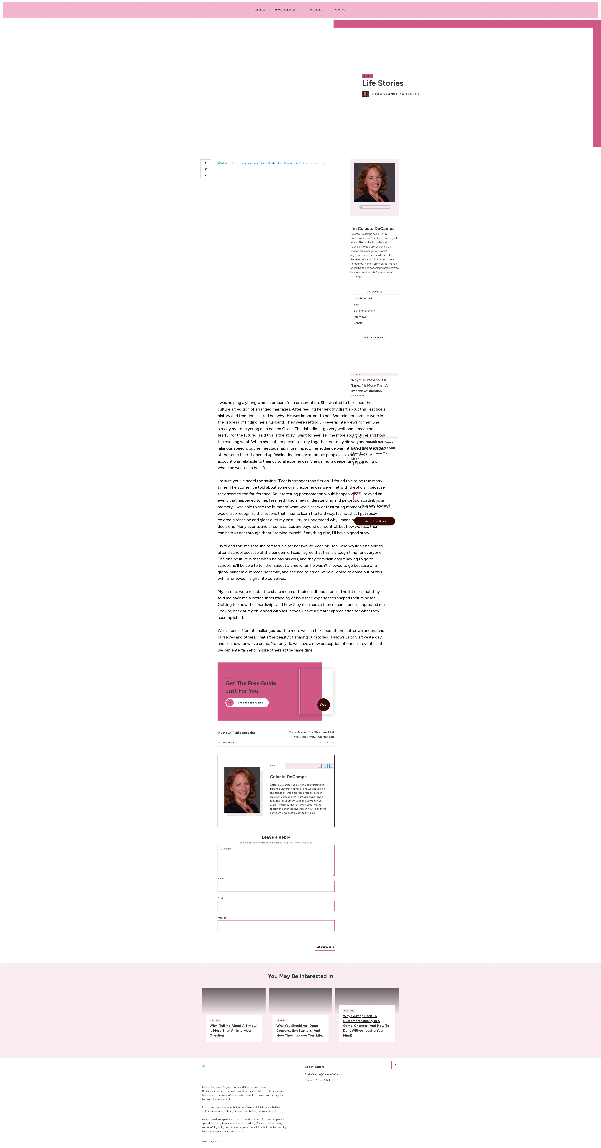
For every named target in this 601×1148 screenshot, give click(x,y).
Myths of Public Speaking (237, 732)
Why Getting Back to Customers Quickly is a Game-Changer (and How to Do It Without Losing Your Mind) (366, 1025)
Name (222, 878)
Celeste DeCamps (386, 94)
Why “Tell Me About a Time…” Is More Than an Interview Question (233, 1030)
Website (222, 917)
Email (221, 898)
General (367, 76)
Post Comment (324, 947)
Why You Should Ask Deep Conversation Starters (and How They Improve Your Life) (300, 1030)
